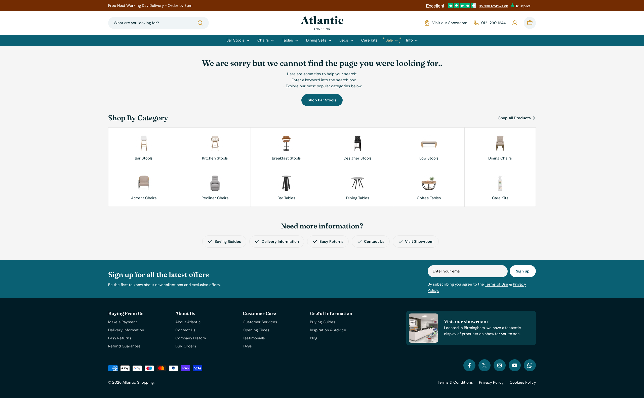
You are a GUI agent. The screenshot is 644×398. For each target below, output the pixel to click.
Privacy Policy (491, 382)
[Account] (515, 23)
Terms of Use (496, 284)
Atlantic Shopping (138, 382)
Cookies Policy (523, 382)
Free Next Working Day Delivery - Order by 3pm (150, 5)
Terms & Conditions (455, 382)
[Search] (200, 23)
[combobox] (158, 23)
